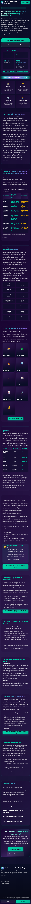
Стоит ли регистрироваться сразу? (13, 821)
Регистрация (25, 2)
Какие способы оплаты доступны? (12, 801)
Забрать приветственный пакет (15, 44)
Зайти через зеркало (15, 849)
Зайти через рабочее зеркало (15, 40)
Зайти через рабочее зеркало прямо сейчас (15, 566)
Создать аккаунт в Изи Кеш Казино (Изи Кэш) (15, 611)
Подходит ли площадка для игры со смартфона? (13, 811)
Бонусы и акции (4, 885)
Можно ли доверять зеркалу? (11, 806)
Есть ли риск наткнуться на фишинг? (13, 816)
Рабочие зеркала (5, 883)
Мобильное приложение (6, 888)
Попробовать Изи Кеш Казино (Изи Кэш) (15, 71)
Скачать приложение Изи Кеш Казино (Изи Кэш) (15, 732)
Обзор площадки (5, 881)
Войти (8, 901)
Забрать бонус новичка (15, 854)
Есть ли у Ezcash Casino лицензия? (12, 787)
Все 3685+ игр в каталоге (15, 418)
